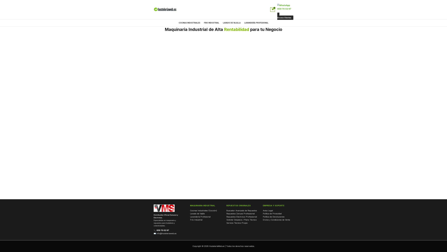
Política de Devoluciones (273, 217)
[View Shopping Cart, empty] (272, 9)
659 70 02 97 (163, 230)
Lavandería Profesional (256, 23)
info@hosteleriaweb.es (166, 233)
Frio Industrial (211, 23)
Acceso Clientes (284, 18)
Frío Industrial (196, 220)
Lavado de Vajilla (232, 23)
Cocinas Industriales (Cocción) (203, 210)
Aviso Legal (268, 210)
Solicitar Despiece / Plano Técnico (241, 220)
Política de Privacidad (272, 213)
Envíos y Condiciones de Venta (276, 220)
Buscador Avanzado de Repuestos (241, 210)
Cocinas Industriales (189, 23)
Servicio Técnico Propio (237, 223)
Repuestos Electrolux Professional (241, 217)
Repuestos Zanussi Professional (240, 213)
